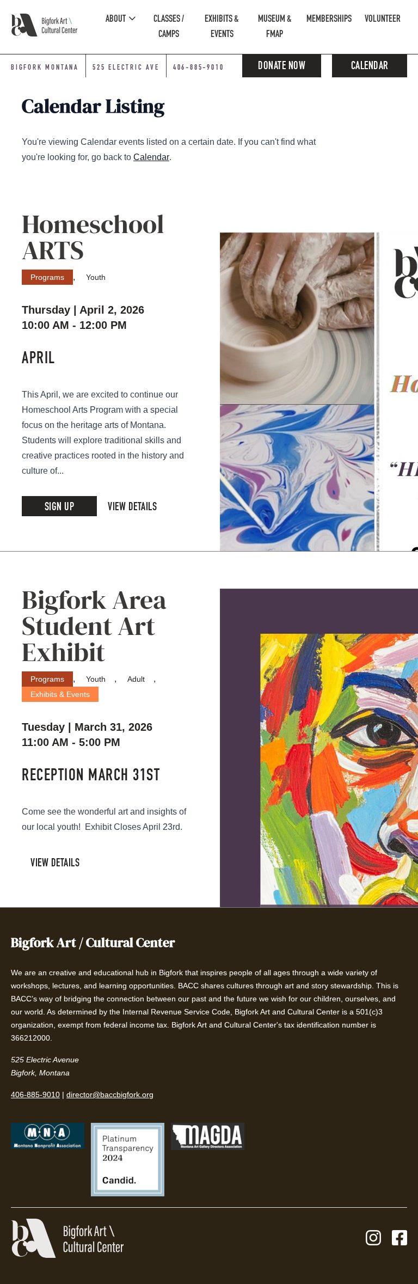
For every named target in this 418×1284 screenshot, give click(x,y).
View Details (132, 508)
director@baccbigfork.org (109, 1094)
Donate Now (281, 67)
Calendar (370, 67)
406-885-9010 (198, 68)
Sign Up (60, 508)
